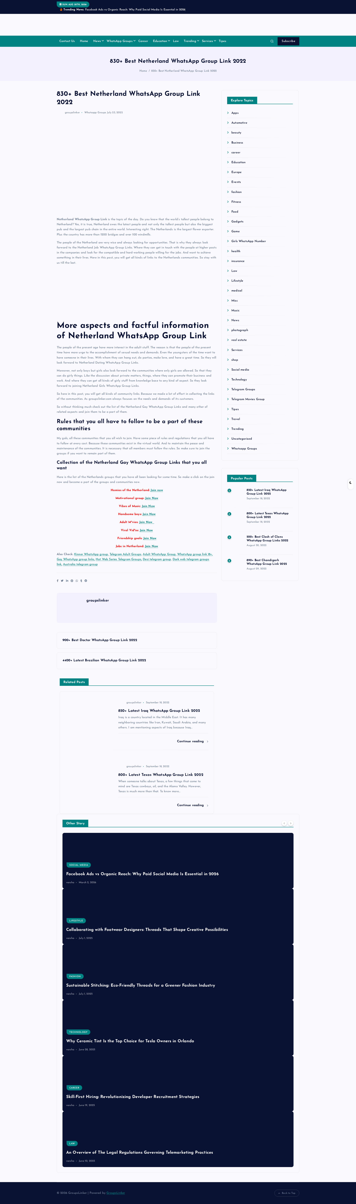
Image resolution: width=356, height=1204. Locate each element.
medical (236, 290)
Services (207, 41)
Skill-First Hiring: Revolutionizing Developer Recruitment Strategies (132, 1097)
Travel (235, 419)
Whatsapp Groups (95, 112)
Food (234, 211)
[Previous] (284, 823)
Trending (190, 41)
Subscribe (288, 41)
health (235, 251)
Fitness (236, 202)
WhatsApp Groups (119, 41)
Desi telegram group (157, 559)
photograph (239, 330)
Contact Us (67, 41)
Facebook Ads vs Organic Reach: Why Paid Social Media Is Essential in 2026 (142, 874)
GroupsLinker (115, 1193)
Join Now (151, 498)
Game (235, 231)
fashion (236, 192)
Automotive (239, 122)
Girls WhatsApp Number (248, 241)
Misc (234, 300)
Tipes (222, 41)
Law (176, 41)
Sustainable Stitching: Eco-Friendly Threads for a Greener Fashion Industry (140, 985)
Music (235, 310)
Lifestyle (237, 280)
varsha (70, 882)
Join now (157, 490)
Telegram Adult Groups (125, 554)
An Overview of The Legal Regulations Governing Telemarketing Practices (139, 1153)
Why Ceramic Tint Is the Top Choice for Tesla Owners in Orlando (130, 1041)
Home (84, 41)
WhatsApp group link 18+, (195, 554)
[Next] (291, 823)
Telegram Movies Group (248, 399)
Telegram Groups (243, 389)
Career (143, 41)
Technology (239, 379)
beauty (236, 132)
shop (234, 360)
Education (160, 41)
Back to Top (288, 1193)
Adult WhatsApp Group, (159, 554)
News (97, 41)
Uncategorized (241, 438)
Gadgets (237, 221)
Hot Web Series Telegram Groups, (119, 559)
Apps (235, 113)
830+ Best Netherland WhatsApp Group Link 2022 (184, 71)
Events (236, 182)
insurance (238, 261)
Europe (236, 172)
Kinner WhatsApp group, (91, 554)
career (235, 152)
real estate (239, 340)
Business (237, 142)
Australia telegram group (80, 564)
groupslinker (72, 112)
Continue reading (191, 741)
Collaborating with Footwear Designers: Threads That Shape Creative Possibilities (147, 930)
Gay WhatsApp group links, (76, 559)
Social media (240, 369)
